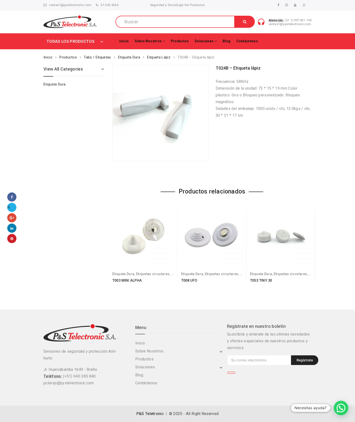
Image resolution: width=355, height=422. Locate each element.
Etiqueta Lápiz (158, 57)
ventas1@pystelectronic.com (70, 5)
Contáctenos (247, 41)
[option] (160, 113)
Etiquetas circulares (152, 274)
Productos (180, 41)
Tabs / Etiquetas (97, 57)
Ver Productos (194, 5)
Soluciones (204, 41)
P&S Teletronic (150, 413)
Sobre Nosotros (148, 41)
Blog (226, 41)
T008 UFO (189, 281)
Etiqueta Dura (129, 57)
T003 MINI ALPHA (127, 281)
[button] (341, 408)
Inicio (124, 41)
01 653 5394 (109, 5)
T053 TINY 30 (261, 281)
